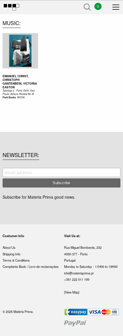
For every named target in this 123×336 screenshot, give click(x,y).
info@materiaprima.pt (79, 273)
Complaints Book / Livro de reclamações (31, 266)
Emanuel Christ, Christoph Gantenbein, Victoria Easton (20, 81)
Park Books (9, 97)
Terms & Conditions (16, 260)
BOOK (21, 97)
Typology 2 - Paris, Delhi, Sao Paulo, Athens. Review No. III (19, 92)
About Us (9, 247)
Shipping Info (11, 254)
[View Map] (71, 292)
